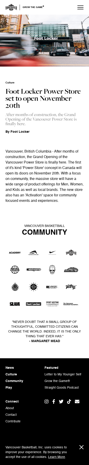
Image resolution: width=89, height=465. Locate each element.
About (9, 408)
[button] (78, 7)
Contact (11, 414)
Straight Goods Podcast (61, 387)
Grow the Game (33, 7)
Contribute (13, 421)
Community (14, 381)
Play (8, 387)
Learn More (56, 457)
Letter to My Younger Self (62, 374)
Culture (11, 374)
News (9, 367)
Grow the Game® (57, 381)
